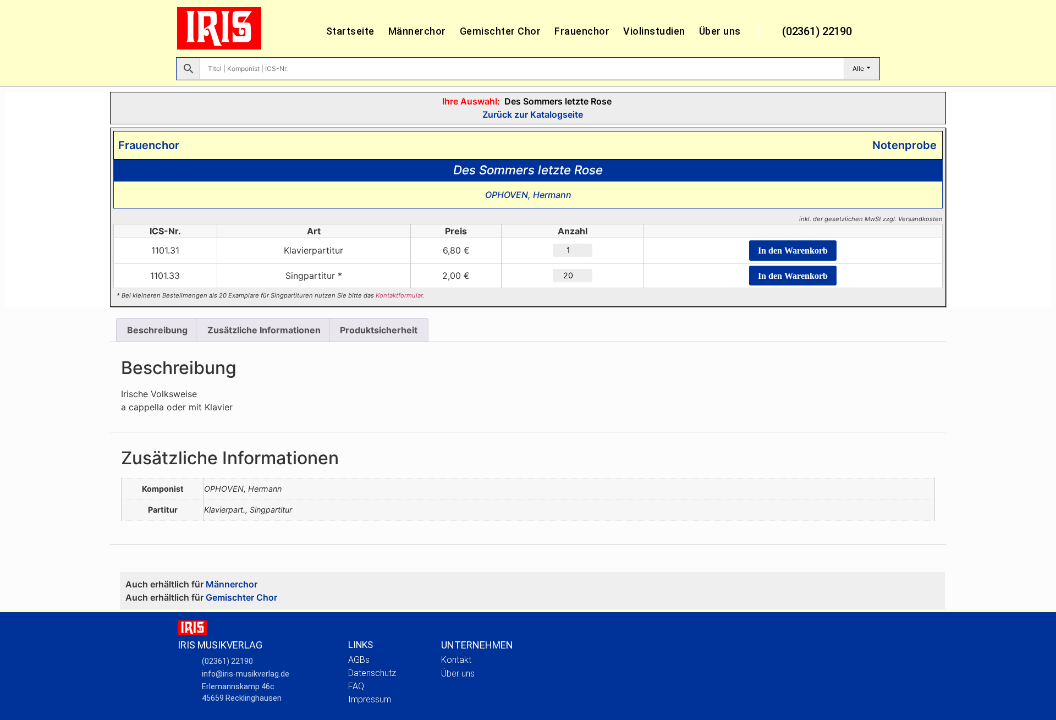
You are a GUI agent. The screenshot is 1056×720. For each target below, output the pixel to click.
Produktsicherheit (378, 330)
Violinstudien (654, 31)
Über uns (720, 31)
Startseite (350, 31)
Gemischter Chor (500, 31)
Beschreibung (157, 330)
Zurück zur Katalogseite (531, 114)
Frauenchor (581, 31)
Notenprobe (902, 145)
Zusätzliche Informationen (264, 330)
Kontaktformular (399, 295)
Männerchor (417, 31)
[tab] (157, 330)
